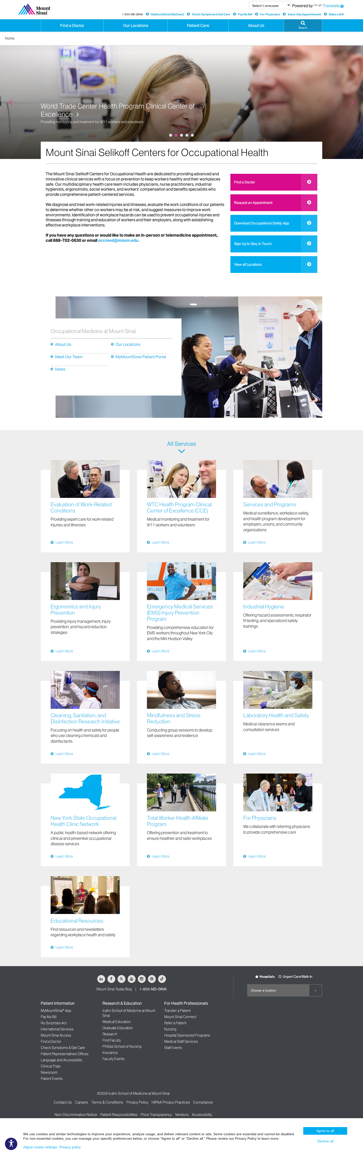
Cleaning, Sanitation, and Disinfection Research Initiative (85, 718)
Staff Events (173, 1047)
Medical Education (116, 1022)
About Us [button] (256, 25)
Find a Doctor (244, 182)
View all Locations (248, 264)
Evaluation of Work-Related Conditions (81, 507)
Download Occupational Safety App (261, 223)
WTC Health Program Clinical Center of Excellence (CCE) (179, 507)
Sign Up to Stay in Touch (253, 244)
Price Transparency (156, 1114)
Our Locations (128, 344)
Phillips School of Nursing (121, 1046)
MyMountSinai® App (56, 1010)
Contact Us (63, 1102)
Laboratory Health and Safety (276, 715)
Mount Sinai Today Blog (114, 989)
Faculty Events (113, 1059)
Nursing (170, 1029)
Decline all (325, 1141)
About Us (63, 344)
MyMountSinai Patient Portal (141, 356)
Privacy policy (70, 1147)
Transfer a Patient (177, 1010)
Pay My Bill (245, 14)
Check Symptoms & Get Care (211, 14)
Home (9, 38)
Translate (331, 5)
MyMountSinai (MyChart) (167, 14)
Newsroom (49, 1072)
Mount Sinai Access (56, 1035)
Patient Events (51, 1078)
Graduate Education (117, 1028)
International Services (57, 1029)
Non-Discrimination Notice (76, 1114)
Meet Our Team (68, 356)
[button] (303, 25)
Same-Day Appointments (304, 14)
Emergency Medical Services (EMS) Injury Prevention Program (180, 612)
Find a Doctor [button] (72, 25)
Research (109, 1034)
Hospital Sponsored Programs (187, 1035)
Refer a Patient (175, 1023)
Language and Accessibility (61, 1060)
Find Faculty (111, 1040)
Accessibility (202, 1114)
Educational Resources (77, 920)
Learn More (64, 542)
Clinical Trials (50, 1066)
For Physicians (270, 14)
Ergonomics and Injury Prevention (76, 609)
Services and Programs (269, 504)
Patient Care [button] (198, 25)
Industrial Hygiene (263, 606)
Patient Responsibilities (119, 1114)
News (60, 369)
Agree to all (325, 1131)
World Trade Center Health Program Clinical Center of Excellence (118, 110)
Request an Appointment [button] (253, 202)
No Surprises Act (54, 1023)
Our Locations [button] (135, 25)
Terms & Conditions (107, 1102)
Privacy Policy (137, 1102)
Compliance (203, 1102)
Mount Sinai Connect (180, 1017)
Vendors (182, 1114)
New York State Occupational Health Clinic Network (83, 821)
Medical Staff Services (181, 1041)
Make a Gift (336, 14)
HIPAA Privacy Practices (171, 1102)
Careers (81, 1102)
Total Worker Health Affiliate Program (177, 821)
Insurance (110, 1052)
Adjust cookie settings (40, 1147)
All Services (181, 443)
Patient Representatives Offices (64, 1054)
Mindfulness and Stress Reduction (174, 718)
